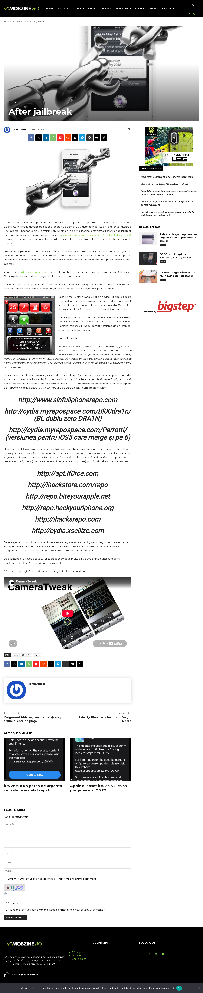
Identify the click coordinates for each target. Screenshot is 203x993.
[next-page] (11, 798)
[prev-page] (6, 798)
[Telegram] (82, 137)
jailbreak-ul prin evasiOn (35, 272)
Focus (26, 21)
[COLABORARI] (102, 949)
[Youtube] (163, 954)
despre (15, 655)
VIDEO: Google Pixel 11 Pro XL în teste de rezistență (177, 274)
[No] (199, 988)
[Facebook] (189, 14)
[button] (193, 6)
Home (6, 21)
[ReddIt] (68, 137)
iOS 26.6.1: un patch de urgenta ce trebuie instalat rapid (33, 788)
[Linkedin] (46, 137)
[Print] (89, 137)
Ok (179, 988)
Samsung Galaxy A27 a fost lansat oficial (174, 176)
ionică (144, 211)
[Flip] (60, 137)
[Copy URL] (104, 137)
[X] (38, 137)
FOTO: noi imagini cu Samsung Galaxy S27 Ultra (177, 256)
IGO (23, 655)
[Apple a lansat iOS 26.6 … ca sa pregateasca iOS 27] (101, 759)
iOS (29, 655)
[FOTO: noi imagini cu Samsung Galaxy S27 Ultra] (148, 258)
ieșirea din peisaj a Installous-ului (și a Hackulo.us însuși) (96, 234)
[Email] (75, 137)
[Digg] (97, 137)
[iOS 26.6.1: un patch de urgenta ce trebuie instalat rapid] (34, 759)
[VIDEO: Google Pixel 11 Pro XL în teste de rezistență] (148, 276)
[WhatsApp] (53, 137)
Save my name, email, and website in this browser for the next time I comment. (52, 878)
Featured (16, 21)
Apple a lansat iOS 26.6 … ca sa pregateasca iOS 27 (98, 788)
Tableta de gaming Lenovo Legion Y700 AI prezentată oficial (178, 237)
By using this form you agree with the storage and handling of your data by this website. (55, 909)
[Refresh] (5, 894)
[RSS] (194, 14)
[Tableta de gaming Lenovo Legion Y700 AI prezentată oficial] (148, 238)
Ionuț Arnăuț (21, 130)
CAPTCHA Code (12, 903)
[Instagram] (149, 954)
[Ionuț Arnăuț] (7, 130)
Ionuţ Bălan (146, 176)
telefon (37, 655)
